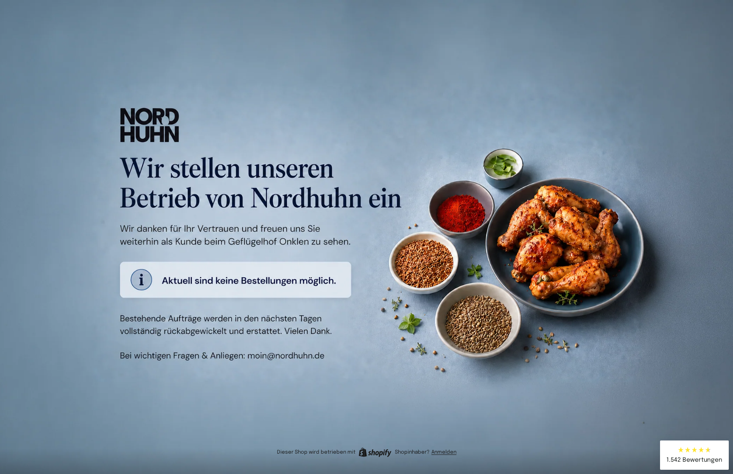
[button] (694, 455)
